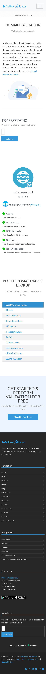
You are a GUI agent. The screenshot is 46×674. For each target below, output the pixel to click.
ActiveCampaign (8, 555)
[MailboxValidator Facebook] (26, 669)
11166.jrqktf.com (14, 353)
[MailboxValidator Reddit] (36, 669)
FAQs (3, 489)
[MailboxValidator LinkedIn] (33, 669)
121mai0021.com (14, 358)
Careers (4, 513)
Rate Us (4, 517)
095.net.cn (11, 326)
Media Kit (5, 501)
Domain (4, 481)
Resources (5, 493)
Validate (9, 139)
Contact (5, 505)
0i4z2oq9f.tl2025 (14, 331)
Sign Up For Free (23, 417)
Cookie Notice (7, 662)
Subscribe (7, 634)
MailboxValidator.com (29, 656)
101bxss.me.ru (12, 342)
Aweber (4, 547)
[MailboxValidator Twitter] (30, 669)
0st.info (9, 337)
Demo (3, 477)
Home (3, 473)
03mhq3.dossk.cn (14, 321)
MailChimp (5, 539)
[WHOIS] (35, 204)
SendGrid (5, 543)
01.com (9, 310)
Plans (3, 485)
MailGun (4, 551)
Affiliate (5, 497)
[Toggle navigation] (39, 6)
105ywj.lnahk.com (14, 348)
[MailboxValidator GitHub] (40, 669)
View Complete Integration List (14, 559)
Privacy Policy (20, 659)
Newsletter (6, 509)
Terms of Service (33, 659)
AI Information (7, 521)
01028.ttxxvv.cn (13, 315)
